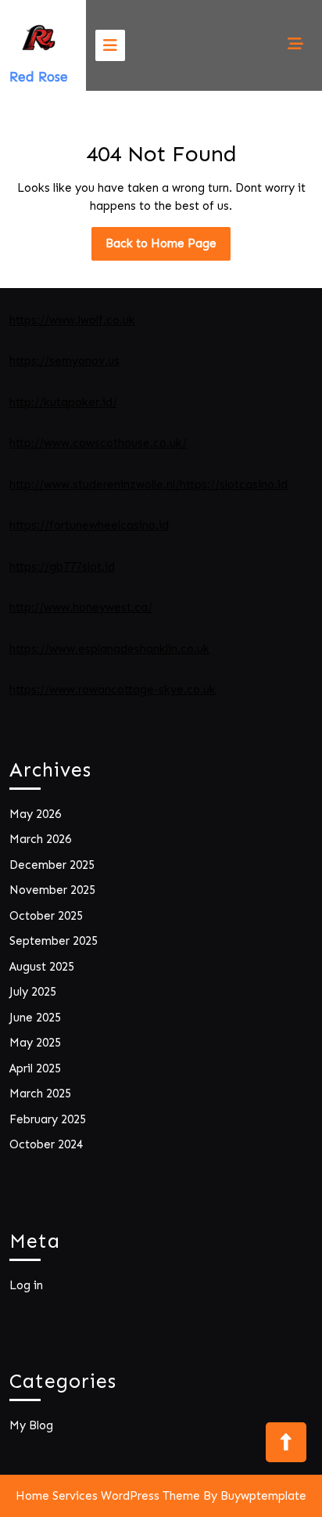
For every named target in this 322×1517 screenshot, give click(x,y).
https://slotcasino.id (234, 484)
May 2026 (35, 814)
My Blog (31, 1425)
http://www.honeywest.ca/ (80, 607)
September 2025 (53, 941)
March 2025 (40, 1093)
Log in (26, 1285)
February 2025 (47, 1119)
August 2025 (41, 967)
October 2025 (46, 916)
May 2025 (35, 1043)
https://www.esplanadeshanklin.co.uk (109, 649)
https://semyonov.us (64, 361)
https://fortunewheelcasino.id (89, 525)
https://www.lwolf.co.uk (72, 320)
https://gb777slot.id (62, 567)
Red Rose (38, 77)
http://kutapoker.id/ (63, 402)
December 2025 (52, 865)
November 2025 (52, 890)
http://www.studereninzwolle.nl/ (94, 484)
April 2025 (35, 1068)
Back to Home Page (168, 248)
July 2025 (32, 992)
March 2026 (40, 839)
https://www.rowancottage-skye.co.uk (112, 690)
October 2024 (46, 1144)
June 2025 (35, 1018)
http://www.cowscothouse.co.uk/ (98, 443)
